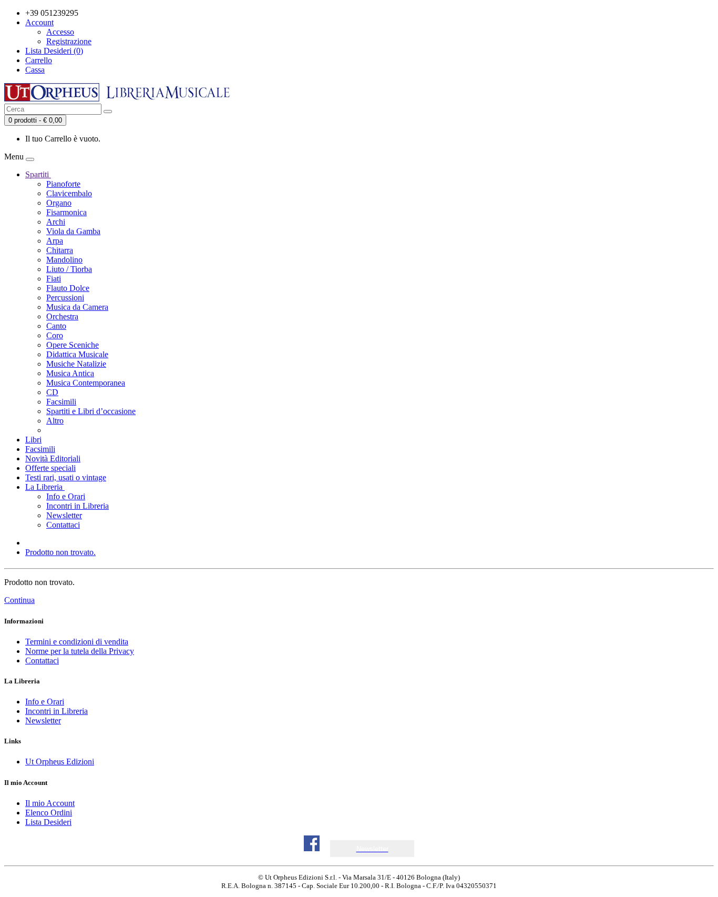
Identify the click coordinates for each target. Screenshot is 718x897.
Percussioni (65, 297)
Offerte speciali (50, 467)
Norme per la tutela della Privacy (79, 651)
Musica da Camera (77, 307)
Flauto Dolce (67, 288)
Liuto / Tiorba (69, 269)
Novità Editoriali (52, 458)
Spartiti (38, 174)
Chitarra (59, 250)
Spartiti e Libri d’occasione (91, 411)
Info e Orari (65, 496)
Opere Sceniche (72, 344)
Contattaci (63, 524)
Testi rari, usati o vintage (65, 477)
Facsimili (61, 401)
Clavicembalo (69, 193)
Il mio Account (50, 803)
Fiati (53, 278)
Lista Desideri (48, 822)
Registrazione (68, 41)
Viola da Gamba (73, 231)
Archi (55, 221)
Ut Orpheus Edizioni (59, 761)
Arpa (54, 240)
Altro (55, 420)
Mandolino (64, 259)
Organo (58, 202)
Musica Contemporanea (85, 382)
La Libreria (45, 486)
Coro (54, 335)
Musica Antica (70, 373)
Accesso (60, 31)
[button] (372, 849)
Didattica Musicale (77, 354)
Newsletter (64, 515)
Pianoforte (63, 183)
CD (52, 392)
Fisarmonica (66, 212)
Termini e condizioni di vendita (76, 641)
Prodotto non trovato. (60, 552)
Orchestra (62, 316)
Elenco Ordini (48, 812)
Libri (33, 439)
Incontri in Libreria (77, 505)
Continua (19, 600)
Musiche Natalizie (76, 363)
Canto (56, 325)
